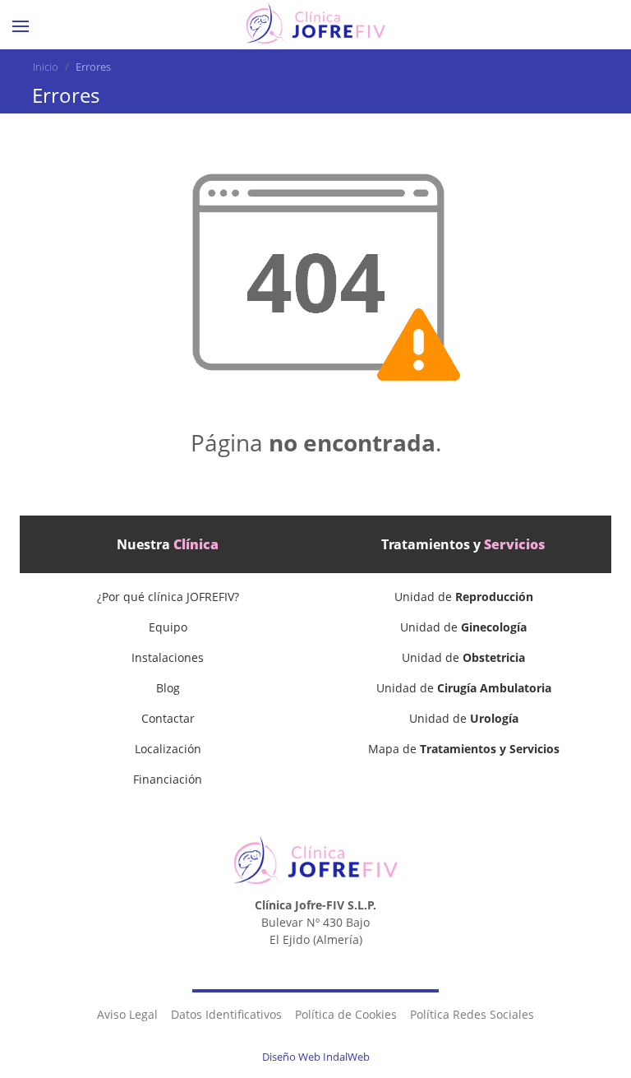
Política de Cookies (346, 1014)
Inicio (45, 66)
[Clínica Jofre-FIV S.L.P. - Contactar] (578, 26)
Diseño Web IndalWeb (316, 1056)
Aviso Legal (127, 1014)
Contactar (168, 718)
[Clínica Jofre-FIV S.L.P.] (315, 23)
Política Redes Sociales (472, 1014)
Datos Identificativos (226, 1014)
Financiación (167, 779)
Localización (168, 748)
